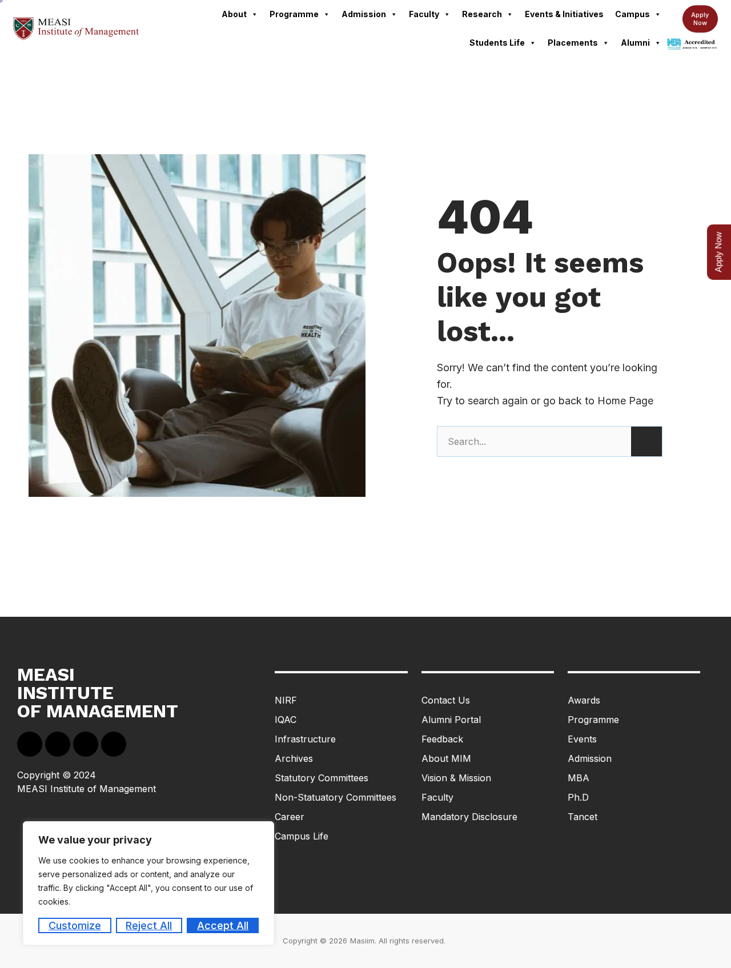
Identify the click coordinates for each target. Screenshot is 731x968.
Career (289, 816)
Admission (364, 14)
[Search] (646, 441)
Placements (573, 42)
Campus (632, 14)
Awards (584, 700)
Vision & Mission (456, 778)
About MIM (446, 758)
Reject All (149, 925)
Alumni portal (451, 719)
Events (582, 739)
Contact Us (445, 700)
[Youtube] (85, 744)
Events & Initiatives (564, 14)
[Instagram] (113, 744)
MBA (578, 778)
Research (482, 14)
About (234, 14)
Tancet (582, 816)
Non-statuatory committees (335, 797)
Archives (294, 758)
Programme (294, 14)
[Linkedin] (57, 744)
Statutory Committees (321, 778)
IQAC (285, 719)
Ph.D (578, 797)
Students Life (497, 42)
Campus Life (301, 836)
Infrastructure (305, 739)
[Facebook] (29, 744)
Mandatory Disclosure (469, 816)
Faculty (424, 14)
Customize (75, 925)
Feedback (442, 739)
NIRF (286, 700)
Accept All (222, 925)
